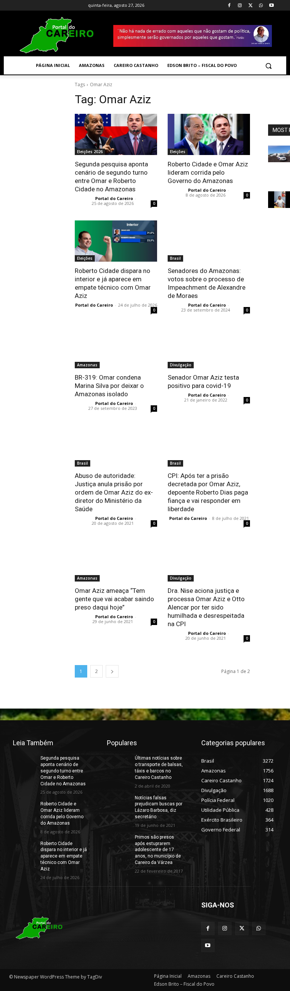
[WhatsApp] (260, 5)
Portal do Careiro (114, 198)
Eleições (177, 151)
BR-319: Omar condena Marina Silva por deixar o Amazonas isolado (109, 386)
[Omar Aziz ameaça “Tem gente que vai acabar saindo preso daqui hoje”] (116, 561)
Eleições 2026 (90, 151)
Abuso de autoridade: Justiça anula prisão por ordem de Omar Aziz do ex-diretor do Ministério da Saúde (114, 492)
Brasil (175, 258)
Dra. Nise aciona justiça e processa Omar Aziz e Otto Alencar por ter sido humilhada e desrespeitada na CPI (206, 607)
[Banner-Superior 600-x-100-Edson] (192, 36)
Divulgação (180, 365)
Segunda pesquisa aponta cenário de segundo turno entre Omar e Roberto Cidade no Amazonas (63, 770)
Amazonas (87, 365)
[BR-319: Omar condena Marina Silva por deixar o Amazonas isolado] (116, 347)
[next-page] (112, 671)
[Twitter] (250, 5)
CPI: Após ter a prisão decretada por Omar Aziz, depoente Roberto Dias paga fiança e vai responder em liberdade (208, 492)
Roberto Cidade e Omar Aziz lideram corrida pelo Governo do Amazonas (208, 172)
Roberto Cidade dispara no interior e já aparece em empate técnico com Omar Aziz (63, 856)
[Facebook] (229, 5)
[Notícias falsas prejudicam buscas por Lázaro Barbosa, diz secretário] (118, 803)
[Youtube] (271, 5)
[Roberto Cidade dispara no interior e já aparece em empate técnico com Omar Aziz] (116, 241)
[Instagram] (240, 5)
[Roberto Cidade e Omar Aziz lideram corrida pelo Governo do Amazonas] (209, 134)
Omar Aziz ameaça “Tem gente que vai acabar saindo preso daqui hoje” (114, 599)
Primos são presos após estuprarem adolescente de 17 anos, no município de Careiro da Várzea (158, 849)
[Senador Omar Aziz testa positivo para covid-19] (209, 347)
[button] (268, 65)
